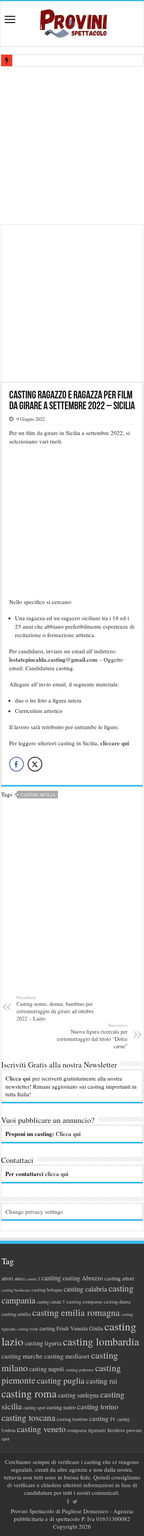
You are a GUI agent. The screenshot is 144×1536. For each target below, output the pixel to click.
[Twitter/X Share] (35, 764)
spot (5, 1439)
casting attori (119, 1278)
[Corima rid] (72, 900)
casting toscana (28, 1417)
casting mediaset (66, 1356)
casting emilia (16, 1313)
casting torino (97, 1406)
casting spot (34, 1408)
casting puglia (60, 1380)
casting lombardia (101, 1341)
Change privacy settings (34, 1211)
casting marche (22, 1356)
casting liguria (43, 1343)
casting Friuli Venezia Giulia (71, 1328)
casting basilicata (16, 1290)
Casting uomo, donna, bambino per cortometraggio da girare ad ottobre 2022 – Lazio (55, 1008)
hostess (116, 1430)
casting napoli (46, 1369)
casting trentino (72, 1419)
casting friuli (27, 1329)
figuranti (97, 1430)
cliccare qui (114, 743)
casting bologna (46, 1290)
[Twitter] (75, 1501)
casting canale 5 (51, 1302)
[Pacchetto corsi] (72, 302)
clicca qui (56, 1174)
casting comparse (84, 1301)
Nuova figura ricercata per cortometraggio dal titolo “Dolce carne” (92, 1036)
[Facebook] (68, 1501)
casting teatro (61, 1407)
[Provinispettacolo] (72, 21)
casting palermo (80, 1369)
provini (134, 1430)
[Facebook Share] (16, 764)
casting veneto (41, 1428)
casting (51, 1277)
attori (7, 1278)
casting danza (117, 1301)
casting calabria (85, 1288)
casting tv (102, 1418)
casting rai (101, 1380)
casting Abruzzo (83, 1278)
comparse (77, 1430)
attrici (20, 1278)
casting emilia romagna (76, 1312)
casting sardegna (78, 1395)
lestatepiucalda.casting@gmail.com (53, 659)
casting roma (29, 1393)
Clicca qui (17, 1078)
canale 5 (33, 1279)
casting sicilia (37, 795)
